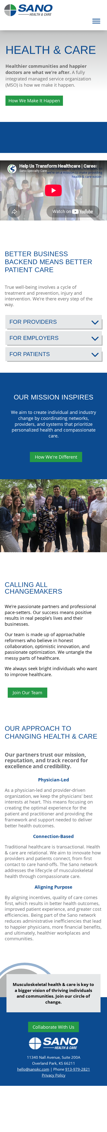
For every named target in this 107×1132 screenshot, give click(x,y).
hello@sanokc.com (33, 1069)
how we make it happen (34, 101)
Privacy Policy (53, 1075)
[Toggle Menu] (96, 21)
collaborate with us (53, 1027)
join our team (27, 692)
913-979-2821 (77, 1069)
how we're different (56, 457)
